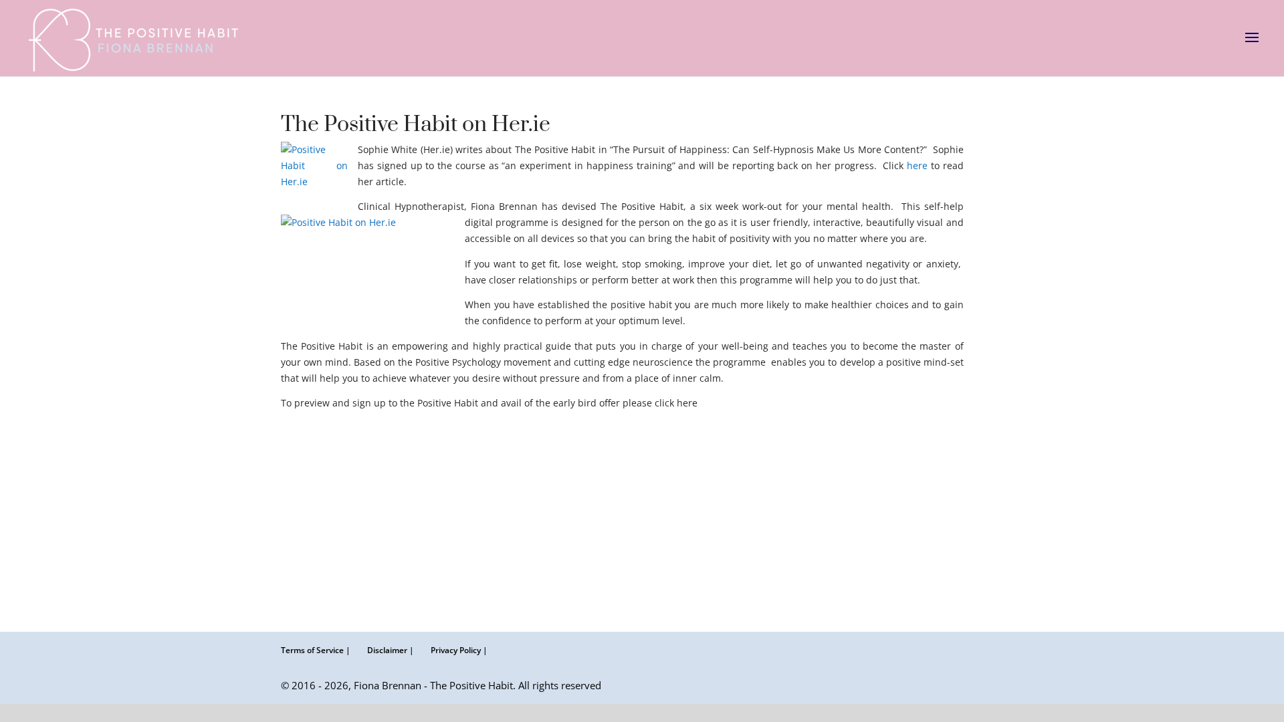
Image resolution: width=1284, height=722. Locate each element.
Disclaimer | (390, 650)
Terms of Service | (315, 650)
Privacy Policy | (459, 650)
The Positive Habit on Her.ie (415, 124)
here (919, 165)
